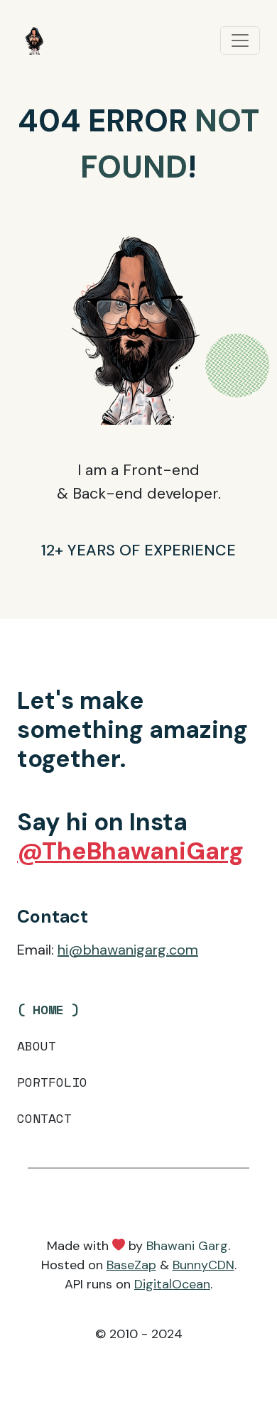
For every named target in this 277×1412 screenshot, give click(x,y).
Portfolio (52, 1081)
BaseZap (131, 1264)
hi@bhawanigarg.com (128, 949)
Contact (44, 1118)
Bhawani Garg (187, 1245)
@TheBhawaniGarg (130, 851)
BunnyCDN (203, 1264)
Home (48, 1009)
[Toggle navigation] (240, 40)
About (36, 1045)
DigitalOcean (172, 1284)
